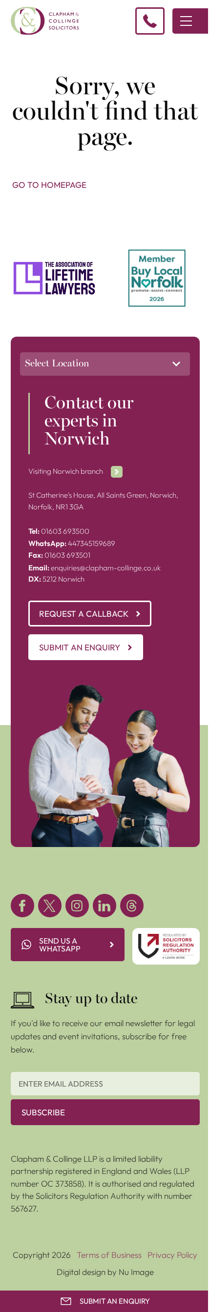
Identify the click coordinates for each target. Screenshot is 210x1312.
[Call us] (150, 21)
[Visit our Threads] (132, 905)
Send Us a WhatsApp (60, 944)
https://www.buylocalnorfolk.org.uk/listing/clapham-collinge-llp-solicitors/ (156, 261)
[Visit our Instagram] (77, 905)
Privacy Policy (172, 1255)
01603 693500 (58, 531)
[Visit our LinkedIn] (104, 905)
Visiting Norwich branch (65, 471)
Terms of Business (109, 1255)
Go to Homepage (49, 185)
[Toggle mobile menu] (186, 21)
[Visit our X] (50, 905)
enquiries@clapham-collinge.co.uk (94, 567)
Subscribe (43, 1112)
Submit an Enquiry (79, 647)
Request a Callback (83, 613)
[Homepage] (45, 21)
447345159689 (71, 543)
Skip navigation (27, 52)
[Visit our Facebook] (22, 905)
